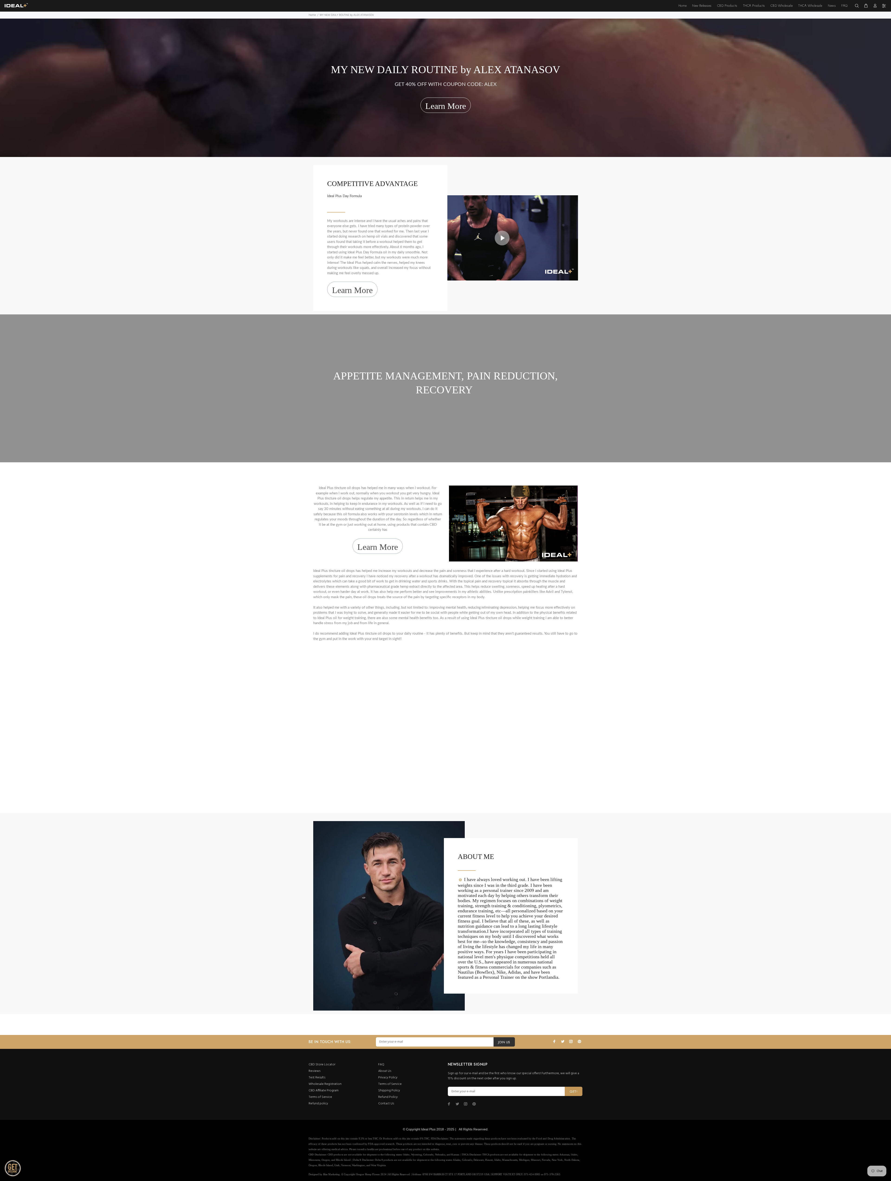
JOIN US (504, 1042)
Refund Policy (388, 1097)
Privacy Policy (387, 1077)
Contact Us (386, 1103)
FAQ (381, 1064)
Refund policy (318, 1103)
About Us (384, 1071)
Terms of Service (320, 1097)
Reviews (314, 1071)
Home (312, 15)
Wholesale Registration (325, 1084)
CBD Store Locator (322, 1064)
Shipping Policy (389, 1090)
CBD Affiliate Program (324, 1090)
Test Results (317, 1077)
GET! (574, 1091)
